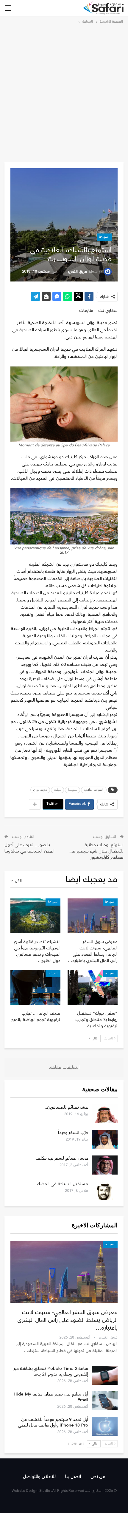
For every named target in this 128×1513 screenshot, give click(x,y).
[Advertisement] (64, 92)
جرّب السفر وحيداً (73, 1132)
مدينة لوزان (40, 790)
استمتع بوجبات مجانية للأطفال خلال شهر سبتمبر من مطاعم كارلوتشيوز (96, 851)
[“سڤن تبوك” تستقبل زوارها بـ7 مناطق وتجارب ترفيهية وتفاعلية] (93, 987)
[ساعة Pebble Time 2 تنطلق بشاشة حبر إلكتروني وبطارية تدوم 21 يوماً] (105, 1375)
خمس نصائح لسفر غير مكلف (61, 1158)
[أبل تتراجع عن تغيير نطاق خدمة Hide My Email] (105, 1400)
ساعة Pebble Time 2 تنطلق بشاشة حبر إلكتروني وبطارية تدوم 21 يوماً (51, 1371)
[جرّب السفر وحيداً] (105, 1139)
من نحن (97, 1476)
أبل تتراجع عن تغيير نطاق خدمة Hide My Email (51, 1397)
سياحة (57, 790)
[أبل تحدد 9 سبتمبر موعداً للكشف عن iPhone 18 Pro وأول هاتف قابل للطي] (105, 1426)
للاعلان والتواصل (39, 1476)
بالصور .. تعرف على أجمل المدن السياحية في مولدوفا (29, 848)
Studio (44, 1491)
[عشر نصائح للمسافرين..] (105, 1114)
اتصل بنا (73, 1476)
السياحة (104, 237)
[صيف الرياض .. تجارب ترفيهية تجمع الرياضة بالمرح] (35, 987)
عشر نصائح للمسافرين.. (66, 1107)
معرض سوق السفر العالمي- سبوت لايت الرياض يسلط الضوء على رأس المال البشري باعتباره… (67, 1320)
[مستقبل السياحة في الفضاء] (105, 1190)
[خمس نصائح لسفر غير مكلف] (105, 1165)
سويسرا (72, 790)
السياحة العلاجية (94, 790)
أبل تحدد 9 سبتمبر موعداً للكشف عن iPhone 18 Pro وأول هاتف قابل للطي (53, 1422)
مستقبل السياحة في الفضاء (62, 1184)
